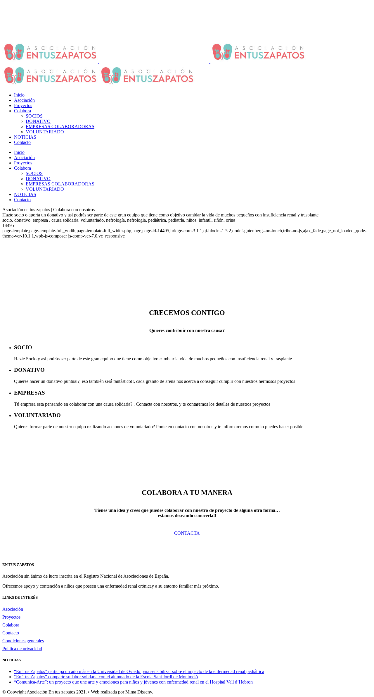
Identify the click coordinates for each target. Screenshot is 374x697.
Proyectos (11, 617)
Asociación (12, 609)
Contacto (10, 632)
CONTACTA (187, 533)
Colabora (10, 624)
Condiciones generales (23, 640)
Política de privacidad (22, 648)
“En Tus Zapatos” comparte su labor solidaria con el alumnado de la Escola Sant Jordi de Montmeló (106, 676)
